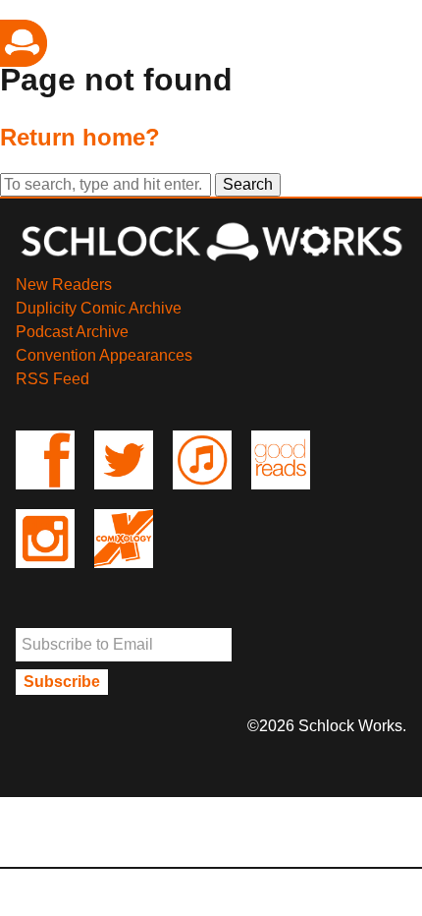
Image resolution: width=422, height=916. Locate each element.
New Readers (64, 284)
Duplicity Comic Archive (99, 308)
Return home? (80, 137)
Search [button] (248, 184)
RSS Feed (52, 379)
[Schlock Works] (210, 261)
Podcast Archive (72, 331)
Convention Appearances (104, 355)
